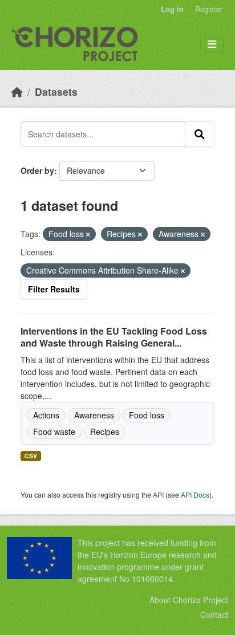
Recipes (104, 431)
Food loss (146, 415)
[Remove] (88, 234)
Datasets (56, 91)
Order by (37, 170)
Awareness (94, 415)
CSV (31, 455)
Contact (214, 614)
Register (208, 8)
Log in (172, 8)
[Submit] (199, 133)
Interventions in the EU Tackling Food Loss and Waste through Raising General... (114, 336)
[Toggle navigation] (212, 44)
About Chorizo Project (188, 599)
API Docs (195, 494)
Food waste (54, 431)
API (158, 494)
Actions (46, 415)
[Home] (17, 91)
